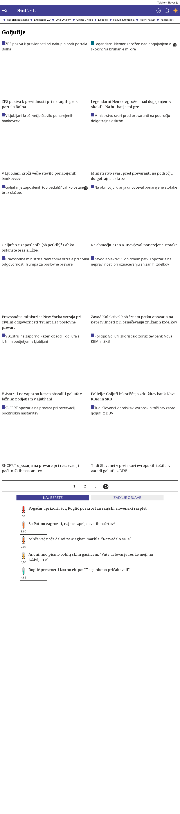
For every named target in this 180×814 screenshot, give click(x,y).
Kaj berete (53, 498)
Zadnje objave (127, 498)
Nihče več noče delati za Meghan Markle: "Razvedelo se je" (80, 539)
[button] (3, 10)
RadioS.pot (166, 19)
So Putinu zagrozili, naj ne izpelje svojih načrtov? (72, 523)
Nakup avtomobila (124, 19)
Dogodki (103, 19)
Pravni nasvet (147, 19)
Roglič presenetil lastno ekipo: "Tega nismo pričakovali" (79, 570)
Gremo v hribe (84, 19)
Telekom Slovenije (167, 2)
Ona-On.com (63, 19)
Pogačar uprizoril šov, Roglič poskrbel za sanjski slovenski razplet (88, 508)
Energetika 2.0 (42, 19)
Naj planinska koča (18, 19)
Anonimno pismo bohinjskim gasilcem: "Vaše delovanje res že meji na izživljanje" (91, 557)
